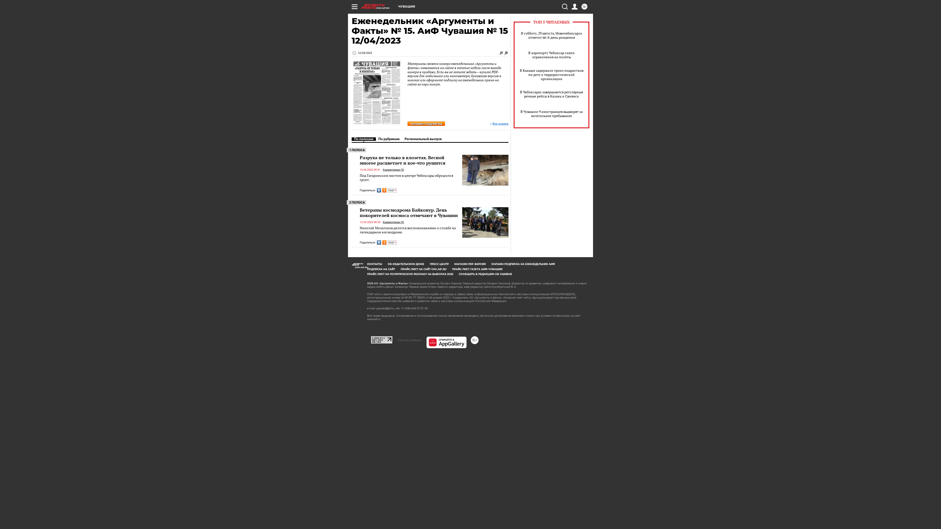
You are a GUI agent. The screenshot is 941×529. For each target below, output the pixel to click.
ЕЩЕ (391, 190)
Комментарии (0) (393, 169)
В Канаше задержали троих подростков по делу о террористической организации (551, 74)
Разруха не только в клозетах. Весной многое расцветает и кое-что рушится (403, 160)
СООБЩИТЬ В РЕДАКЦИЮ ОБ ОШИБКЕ (485, 274)
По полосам (363, 139)
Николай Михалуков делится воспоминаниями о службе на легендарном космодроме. (408, 230)
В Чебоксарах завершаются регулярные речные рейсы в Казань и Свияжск (551, 94)
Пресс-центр (439, 264)
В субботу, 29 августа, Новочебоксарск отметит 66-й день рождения (551, 35)
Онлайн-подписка (426, 124)
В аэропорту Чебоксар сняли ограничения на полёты (551, 55)
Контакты (374, 264)
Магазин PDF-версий (470, 264)
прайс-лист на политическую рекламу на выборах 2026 (410, 274)
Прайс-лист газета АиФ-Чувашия (477, 269)
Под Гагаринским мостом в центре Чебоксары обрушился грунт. (406, 177)
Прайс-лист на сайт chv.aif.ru (423, 269)
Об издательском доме (406, 264)
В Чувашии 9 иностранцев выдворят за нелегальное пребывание (551, 113)
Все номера (500, 123)
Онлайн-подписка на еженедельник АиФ (523, 264)
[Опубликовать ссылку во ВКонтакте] (379, 190)
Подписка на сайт (381, 269)
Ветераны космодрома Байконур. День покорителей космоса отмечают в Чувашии (409, 212)
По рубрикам (389, 139)
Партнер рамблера (409, 340)
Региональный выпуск (423, 139)
